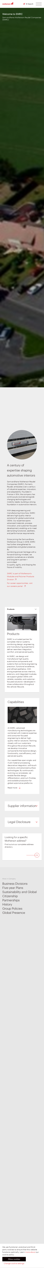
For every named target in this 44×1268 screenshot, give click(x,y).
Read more (13, 788)
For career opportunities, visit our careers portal (19, 584)
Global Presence (13, 912)
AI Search (29, 4)
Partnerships (11, 900)
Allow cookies (14, 1259)
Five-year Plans (12, 887)
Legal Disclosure (19, 822)
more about (30, 1252)
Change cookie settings (14, 1263)
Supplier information (22, 806)
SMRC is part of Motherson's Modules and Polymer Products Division (20, 576)
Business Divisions (14, 883)
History (7, 904)
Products (10, 609)
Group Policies (12, 908)
